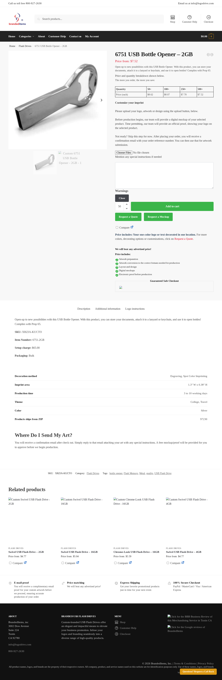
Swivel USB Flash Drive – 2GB (26, 552)
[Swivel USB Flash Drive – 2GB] (32, 521)
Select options (32, 571)
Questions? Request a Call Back (198, 671)
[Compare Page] (132, 227)
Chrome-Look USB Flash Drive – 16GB (136, 552)
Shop (172, 22)
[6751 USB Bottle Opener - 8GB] (212, 54)
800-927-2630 (16, 651)
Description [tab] (83, 308)
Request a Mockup (158, 216)
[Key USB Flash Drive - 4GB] (208, 54)
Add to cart (172, 206)
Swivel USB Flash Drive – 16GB (79, 552)
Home (12, 46)
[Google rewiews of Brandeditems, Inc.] (191, 629)
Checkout (208, 22)
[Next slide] (101, 100)
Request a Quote (128, 216)
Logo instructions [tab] (135, 308)
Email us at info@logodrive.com (196, 3)
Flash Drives (25, 46)
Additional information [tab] (107, 308)
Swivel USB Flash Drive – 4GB (183, 552)
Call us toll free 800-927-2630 (25, 3)
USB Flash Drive (162, 473)
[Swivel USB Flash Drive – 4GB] (189, 521)
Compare (124, 227)
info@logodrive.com (19, 644)
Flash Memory (131, 473)
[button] (207, 36)
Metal (142, 473)
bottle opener (116, 473)
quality (149, 473)
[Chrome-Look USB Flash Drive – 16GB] (137, 521)
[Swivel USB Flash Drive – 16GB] (84, 521)
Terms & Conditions (185, 663)
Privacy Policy (206, 663)
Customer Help (189, 22)
